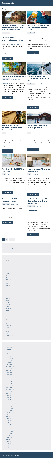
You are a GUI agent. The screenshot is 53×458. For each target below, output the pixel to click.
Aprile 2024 (8, 399)
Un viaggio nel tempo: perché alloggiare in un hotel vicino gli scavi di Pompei (37, 201)
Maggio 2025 (9, 374)
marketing (8, 302)
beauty (7, 271)
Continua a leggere (7, 58)
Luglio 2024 (9, 393)
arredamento (9, 264)
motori (7, 306)
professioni (8, 308)
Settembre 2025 (10, 366)
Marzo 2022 (8, 447)
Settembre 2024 (10, 389)
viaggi (7, 32)
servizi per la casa (10, 316)
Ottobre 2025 (9, 364)
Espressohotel (8, 3)
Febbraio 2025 (9, 380)
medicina (8, 304)
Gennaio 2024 (9, 405)
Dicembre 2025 (9, 360)
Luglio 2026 (8, 349)
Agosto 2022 (9, 437)
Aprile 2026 (8, 355)
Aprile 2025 (8, 376)
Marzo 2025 (8, 378)
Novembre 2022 (10, 431)
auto (7, 266)
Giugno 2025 (9, 372)
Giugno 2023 (9, 418)
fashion (7, 283)
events (7, 281)
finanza (7, 287)
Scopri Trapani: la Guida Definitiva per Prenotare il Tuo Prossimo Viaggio (38, 28)
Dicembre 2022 (9, 430)
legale (7, 296)
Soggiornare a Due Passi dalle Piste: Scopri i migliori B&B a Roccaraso (37, 128)
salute (7, 310)
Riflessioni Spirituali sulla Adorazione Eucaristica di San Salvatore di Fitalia (12, 128)
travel (4, 32)
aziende (8, 269)
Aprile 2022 (8, 445)
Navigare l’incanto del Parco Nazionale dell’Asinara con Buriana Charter (38, 78)
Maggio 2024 (9, 397)
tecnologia (8, 325)
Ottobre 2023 (9, 410)
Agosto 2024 (9, 391)
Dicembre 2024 (9, 383)
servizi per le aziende (11, 317)
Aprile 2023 (8, 422)
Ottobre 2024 (9, 387)
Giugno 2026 (9, 351)
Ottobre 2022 (9, 433)
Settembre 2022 (10, 435)
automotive (8, 267)
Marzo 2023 (8, 424)
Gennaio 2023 (9, 428)
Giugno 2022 (9, 441)
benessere (8, 273)
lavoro (7, 294)
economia (8, 279)
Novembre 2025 (10, 362)
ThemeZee (17, 455)
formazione (8, 291)
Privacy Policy (9, 250)
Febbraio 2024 (9, 403)
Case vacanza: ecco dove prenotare (14, 76)
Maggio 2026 (9, 353)
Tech (7, 323)
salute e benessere (10, 312)
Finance (8, 285)
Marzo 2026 (8, 356)
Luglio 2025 (8, 370)
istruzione (8, 292)
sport (7, 321)
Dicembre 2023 (9, 406)
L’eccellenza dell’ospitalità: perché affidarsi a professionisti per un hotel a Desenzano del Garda (13, 28)
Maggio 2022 (9, 443)
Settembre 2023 (10, 412)
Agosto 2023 (9, 414)
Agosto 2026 (9, 347)
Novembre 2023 (10, 408)
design (7, 277)
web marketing (9, 335)
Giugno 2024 (9, 395)
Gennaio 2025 (9, 381)
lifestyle (8, 298)
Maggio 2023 (9, 420)
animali (7, 260)
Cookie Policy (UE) (10, 248)
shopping (8, 319)
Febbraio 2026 (9, 358)
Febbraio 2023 (9, 426)
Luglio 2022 (9, 439)
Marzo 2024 (8, 401)
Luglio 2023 (8, 416)
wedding (8, 337)
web (7, 333)
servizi (7, 314)
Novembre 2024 (10, 385)
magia (7, 300)
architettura (9, 262)
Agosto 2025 (9, 368)
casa (7, 275)
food (7, 289)
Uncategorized (9, 329)
